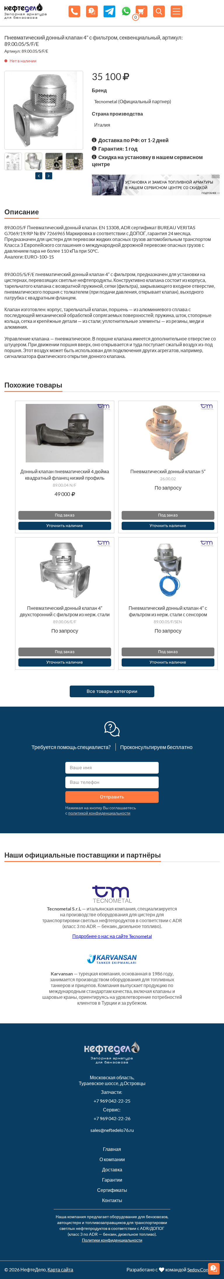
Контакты (112, 1200)
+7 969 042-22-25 (112, 1101)
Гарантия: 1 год (117, 148)
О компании (112, 1159)
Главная (112, 1149)
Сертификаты (112, 1190)
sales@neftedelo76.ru (112, 1130)
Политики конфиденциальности (112, 1239)
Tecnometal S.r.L (64, 908)
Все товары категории (112, 691)
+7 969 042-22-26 (112, 1118)
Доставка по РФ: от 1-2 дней (133, 140)
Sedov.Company (203, 1269)
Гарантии (112, 1179)
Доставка (112, 1169)
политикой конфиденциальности (99, 812)
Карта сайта (60, 1269)
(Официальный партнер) (144, 101)
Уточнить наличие (64, 525)
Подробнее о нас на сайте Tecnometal (112, 936)
